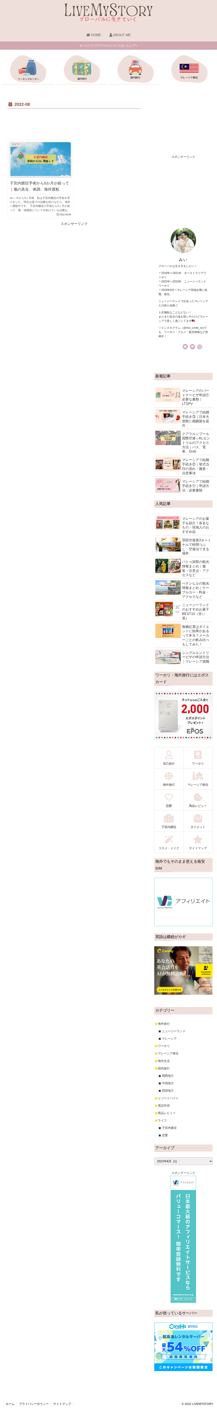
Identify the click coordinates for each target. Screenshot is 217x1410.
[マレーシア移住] (189, 69)
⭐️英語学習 (162, 1105)
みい (183, 259)
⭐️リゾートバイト (166, 1098)
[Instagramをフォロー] (199, 346)
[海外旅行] (81, 69)
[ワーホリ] (28, 69)
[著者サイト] (185, 346)
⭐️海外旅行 (162, 1023)
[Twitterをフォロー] (192, 346)
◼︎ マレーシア (168, 1038)
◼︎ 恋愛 (163, 1135)
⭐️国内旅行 (162, 1068)
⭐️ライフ (160, 1120)
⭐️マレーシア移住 (166, 1053)
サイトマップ (62, 1404)
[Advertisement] (74, 122)
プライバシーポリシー (34, 1404)
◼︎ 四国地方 (166, 1090)
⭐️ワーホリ (162, 1046)
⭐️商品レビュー (165, 1113)
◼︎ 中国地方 (166, 1083)
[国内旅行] (135, 69)
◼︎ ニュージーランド (172, 1031)
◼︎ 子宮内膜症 (168, 1127)
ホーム (10, 1404)
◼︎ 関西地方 (166, 1075)
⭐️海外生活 (162, 1061)
